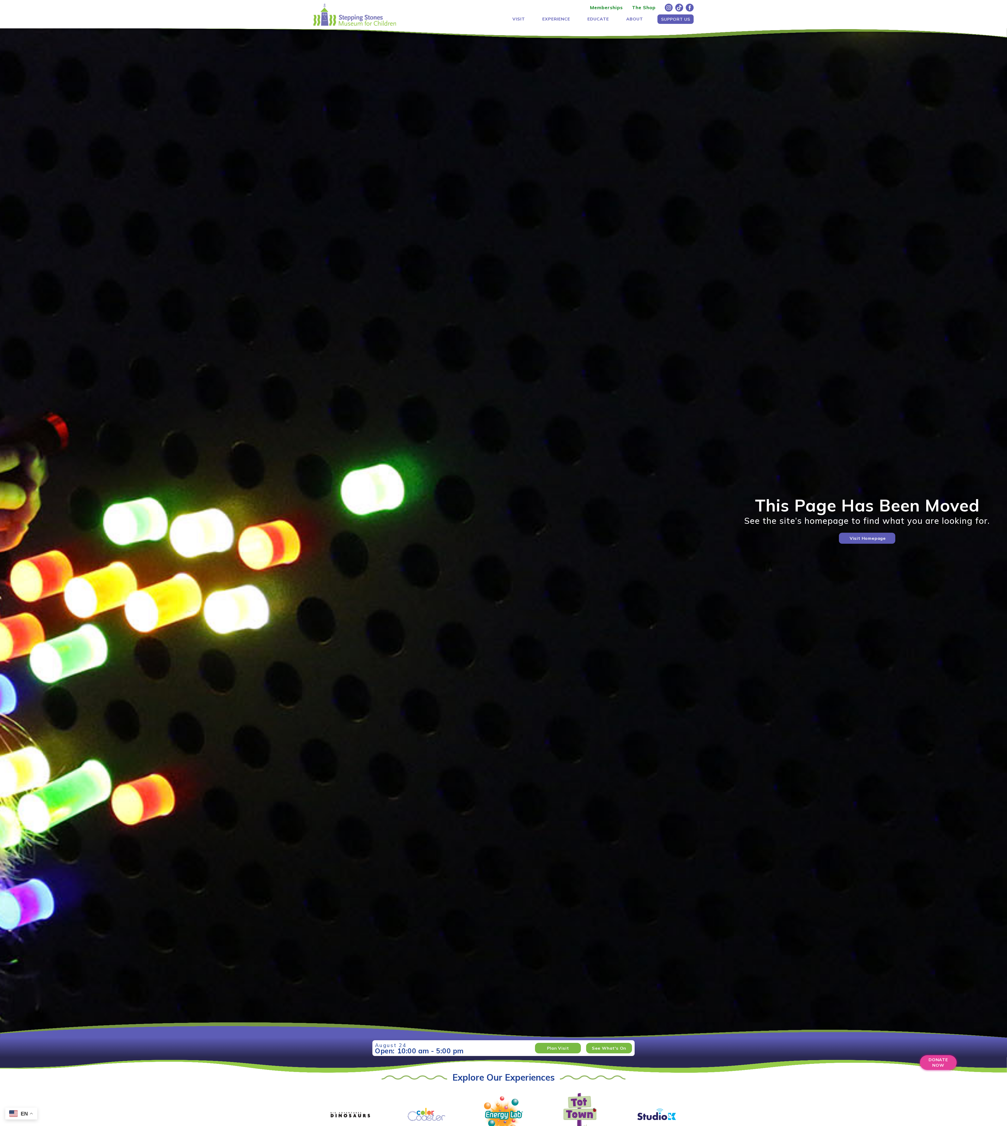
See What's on (609, 1048)
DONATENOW (938, 1062)
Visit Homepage (868, 538)
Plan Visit (558, 1048)
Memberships (606, 7)
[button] (519, 19)
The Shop (644, 7)
